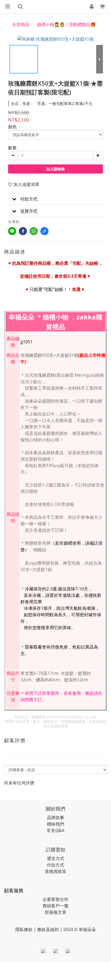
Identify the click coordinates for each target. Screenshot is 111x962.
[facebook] (23, 231)
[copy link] (44, 231)
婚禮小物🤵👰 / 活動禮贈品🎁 (66, 24)
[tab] (55, 199)
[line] (12, 231)
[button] (55, 199)
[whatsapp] (34, 231)
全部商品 (20, 24)
